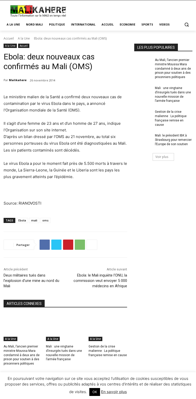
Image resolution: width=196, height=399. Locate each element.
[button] (186, 25)
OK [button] (94, 392)
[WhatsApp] (80, 245)
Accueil (9, 38)
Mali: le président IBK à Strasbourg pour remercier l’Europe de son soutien (173, 140)
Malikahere (18, 80)
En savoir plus (114, 391)
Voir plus (161, 157)
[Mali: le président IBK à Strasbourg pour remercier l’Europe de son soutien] (143, 139)
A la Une (24, 38)
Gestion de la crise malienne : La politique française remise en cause (108, 351)
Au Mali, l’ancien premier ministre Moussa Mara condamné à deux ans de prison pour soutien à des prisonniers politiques (22, 355)
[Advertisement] (132, 10)
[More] (92, 245)
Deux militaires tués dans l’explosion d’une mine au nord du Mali (31, 280)
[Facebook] (45, 245)
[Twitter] (56, 245)
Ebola (22, 220)
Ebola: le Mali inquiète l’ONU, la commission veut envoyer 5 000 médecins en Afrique (100, 280)
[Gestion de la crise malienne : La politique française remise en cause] (108, 327)
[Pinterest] (68, 245)
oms (45, 220)
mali (34, 220)
